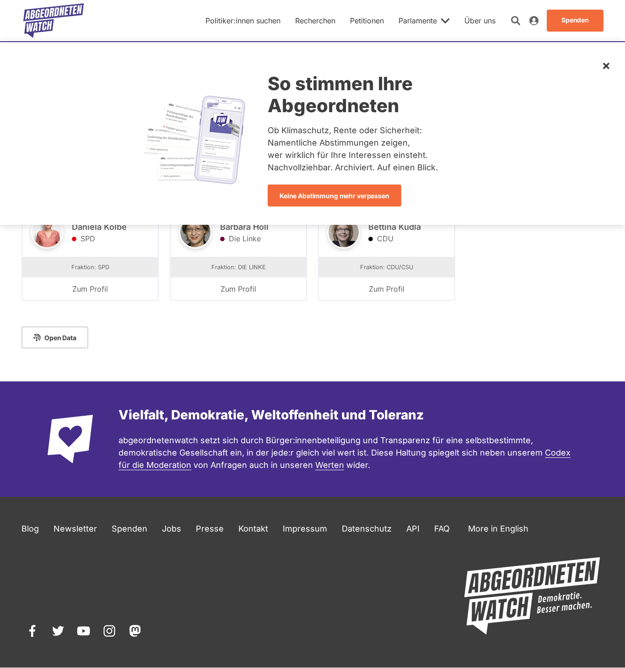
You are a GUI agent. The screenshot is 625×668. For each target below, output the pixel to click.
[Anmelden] (533, 20)
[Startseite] (54, 20)
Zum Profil (90, 288)
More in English (498, 528)
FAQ (442, 528)
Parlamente (418, 20)
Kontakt (253, 528)
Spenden (129, 528)
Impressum (305, 528)
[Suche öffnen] (515, 20)
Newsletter (75, 528)
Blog (30, 528)
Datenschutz (367, 528)
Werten (329, 465)
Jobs (171, 528)
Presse (210, 528)
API (413, 528)
